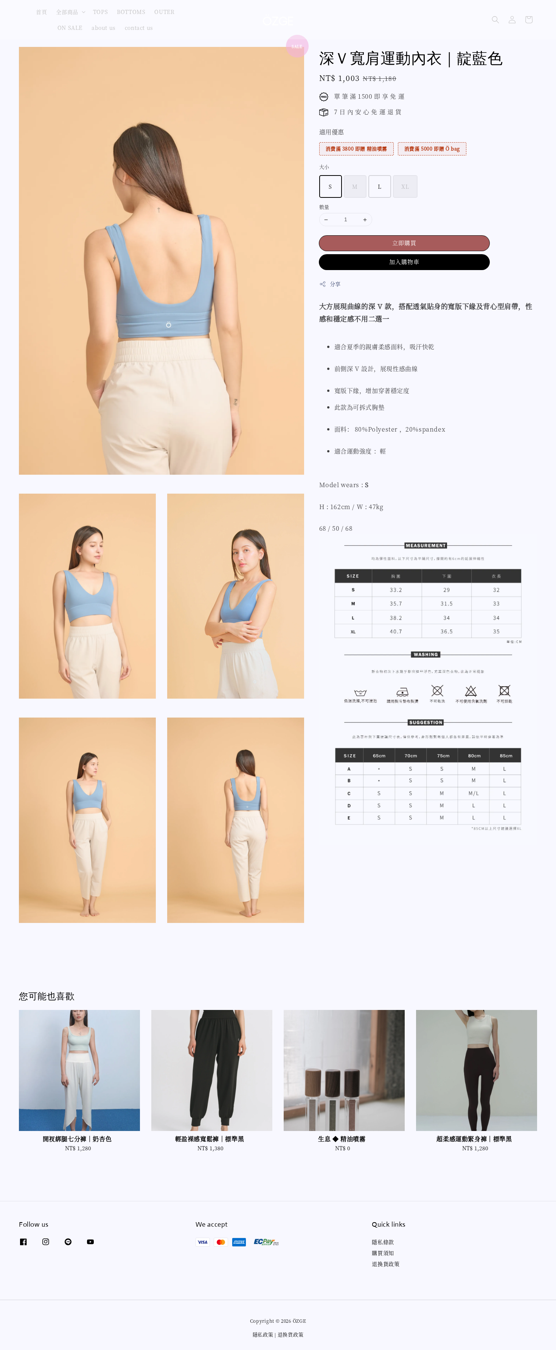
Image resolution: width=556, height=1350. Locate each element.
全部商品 (67, 11)
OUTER (164, 12)
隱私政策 (263, 1334)
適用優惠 (331, 132)
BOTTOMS (131, 12)
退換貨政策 (385, 1264)
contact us (139, 27)
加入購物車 (404, 262)
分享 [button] (335, 283)
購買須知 (383, 1253)
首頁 (41, 12)
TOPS (100, 12)
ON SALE (69, 27)
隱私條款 (383, 1242)
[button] (495, 19)
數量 (324, 207)
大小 (324, 166)
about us (104, 27)
